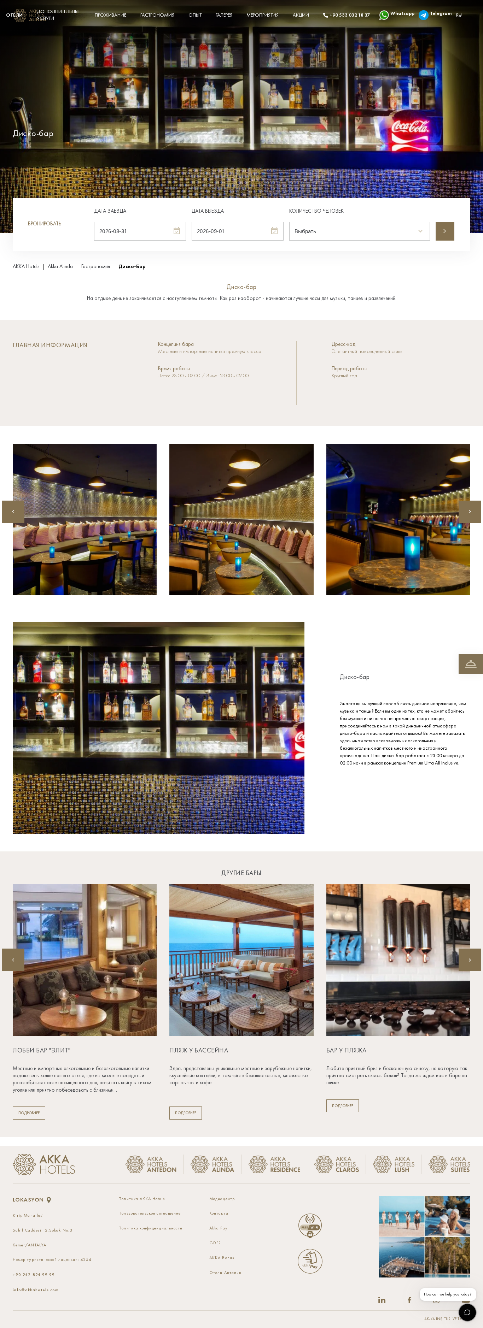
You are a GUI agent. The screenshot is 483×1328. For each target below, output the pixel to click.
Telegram (436, 13)
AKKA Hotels (26, 267)
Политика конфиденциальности (150, 1228)
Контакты (218, 1213)
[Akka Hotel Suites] (445, 1165)
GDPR (215, 1243)
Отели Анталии (225, 1273)
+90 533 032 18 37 (347, 15)
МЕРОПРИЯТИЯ (262, 15)
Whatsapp (397, 13)
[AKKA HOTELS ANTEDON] (31, 15)
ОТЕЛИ (14, 15)
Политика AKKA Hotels (141, 1199)
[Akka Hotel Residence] (274, 1165)
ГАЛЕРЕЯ (224, 15)
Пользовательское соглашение (149, 1213)
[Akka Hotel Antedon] (150, 1165)
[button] (470, 512)
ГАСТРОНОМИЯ (157, 15)
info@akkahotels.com (36, 1290)
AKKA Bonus (221, 1258)
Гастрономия (95, 267)
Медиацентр (222, 1199)
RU (459, 15)
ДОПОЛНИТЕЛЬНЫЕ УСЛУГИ (59, 15)
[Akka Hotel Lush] (394, 1165)
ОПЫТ (195, 15)
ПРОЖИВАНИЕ (110, 15)
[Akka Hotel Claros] (336, 1165)
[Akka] (44, 1164)
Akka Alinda (60, 267)
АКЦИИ (301, 15)
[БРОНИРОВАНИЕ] (471, 664)
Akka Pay (218, 1228)
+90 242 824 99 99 (34, 1274)
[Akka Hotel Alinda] (213, 1165)
